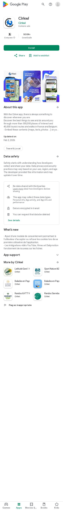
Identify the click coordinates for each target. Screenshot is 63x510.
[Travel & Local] (13, 148)
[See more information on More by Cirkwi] (57, 262)
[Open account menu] (57, 4)
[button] (14, 38)
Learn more (18, 189)
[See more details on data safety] (14, 220)
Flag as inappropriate (18, 305)
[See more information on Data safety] (57, 156)
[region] (31, 35)
